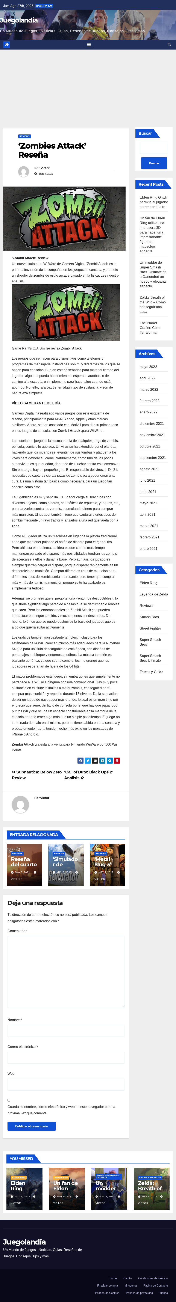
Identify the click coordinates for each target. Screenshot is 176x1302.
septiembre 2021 (153, 458)
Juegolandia (19, 20)
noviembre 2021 (152, 435)
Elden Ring (148, 583)
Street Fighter (150, 628)
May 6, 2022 (22, 1196)
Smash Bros (149, 617)
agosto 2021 (149, 469)
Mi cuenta (130, 1285)
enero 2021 (149, 548)
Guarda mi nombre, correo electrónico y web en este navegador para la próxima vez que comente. (61, 1110)
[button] (169, 44)
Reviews (25, 136)
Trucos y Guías (151, 672)
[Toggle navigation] (89, 44)
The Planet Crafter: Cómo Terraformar (151, 327)
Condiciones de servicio (153, 1278)
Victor (45, 168)
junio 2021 (148, 492)
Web (11, 1073)
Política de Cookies (107, 1292)
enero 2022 (149, 412)
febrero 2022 (149, 401)
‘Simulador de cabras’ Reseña (65, 867)
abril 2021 (147, 514)
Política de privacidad (139, 1292)
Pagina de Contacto (155, 1285)
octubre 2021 (150, 446)
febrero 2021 (149, 537)
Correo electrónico (23, 1047)
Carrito (127, 1278)
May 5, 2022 (107, 1196)
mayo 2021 (148, 503)
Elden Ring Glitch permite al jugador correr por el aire (154, 202)
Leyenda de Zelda (154, 594)
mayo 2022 (148, 367)
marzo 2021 (149, 526)
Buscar (145, 133)
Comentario (17, 931)
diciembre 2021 (152, 423)
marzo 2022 (149, 389)
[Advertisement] (88, 82)
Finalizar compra (107, 1285)
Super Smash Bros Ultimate (108, 1176)
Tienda (163, 1292)
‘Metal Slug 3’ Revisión (104, 864)
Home (113, 1278)
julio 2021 (147, 480)
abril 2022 (147, 378)
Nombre (15, 1020)
